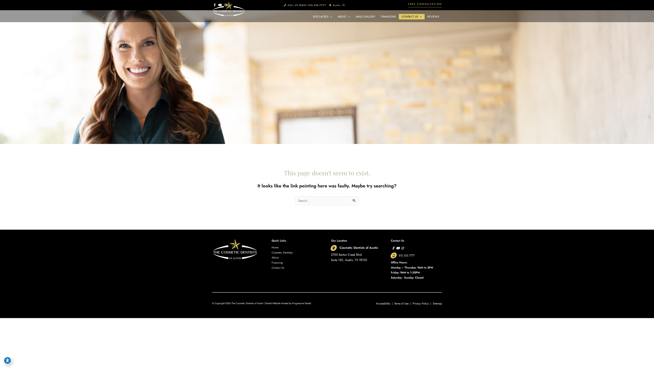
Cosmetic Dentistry (282, 253)
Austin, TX (339, 5)
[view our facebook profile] (393, 248)
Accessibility (383, 303)
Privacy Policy (421, 303)
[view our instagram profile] (402, 248)
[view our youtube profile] (397, 248)
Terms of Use (401, 303)
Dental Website (273, 303)
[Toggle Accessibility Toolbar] (7, 360)
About (275, 257)
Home (275, 247)
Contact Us (278, 268)
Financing (277, 263)
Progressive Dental (301, 303)
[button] (425, 5)
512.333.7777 (407, 255)
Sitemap (437, 303)
